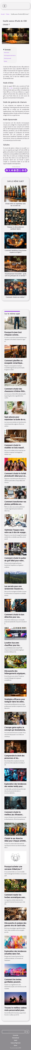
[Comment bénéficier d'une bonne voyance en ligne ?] (15, 240)
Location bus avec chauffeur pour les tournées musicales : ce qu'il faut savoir (14, 646)
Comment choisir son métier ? (15, 297)
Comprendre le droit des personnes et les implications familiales (14, 758)
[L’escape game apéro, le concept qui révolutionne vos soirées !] (15, 718)
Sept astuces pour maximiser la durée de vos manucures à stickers (15, 419)
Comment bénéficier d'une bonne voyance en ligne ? (15, 251)
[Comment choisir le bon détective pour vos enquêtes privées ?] (15, 605)
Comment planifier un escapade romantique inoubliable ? (13, 363)
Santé (15, 1040)
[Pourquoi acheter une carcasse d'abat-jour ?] (15, 857)
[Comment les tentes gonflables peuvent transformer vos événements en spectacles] (15, 970)
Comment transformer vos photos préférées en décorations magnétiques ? (15, 505)
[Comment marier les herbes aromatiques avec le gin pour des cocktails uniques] (15, 885)
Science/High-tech (15, 1043)
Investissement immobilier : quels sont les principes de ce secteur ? (15, 274)
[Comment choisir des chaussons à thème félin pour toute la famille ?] (15, 379)
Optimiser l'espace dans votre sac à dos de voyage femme (15, 532)
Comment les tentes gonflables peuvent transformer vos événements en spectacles (15, 983)
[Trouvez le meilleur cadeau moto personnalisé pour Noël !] (15, 998)
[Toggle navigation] (4, 6)
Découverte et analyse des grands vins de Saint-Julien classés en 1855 (15, 925)
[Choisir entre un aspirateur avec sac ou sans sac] (15, 194)
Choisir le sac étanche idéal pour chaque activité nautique (15, 840)
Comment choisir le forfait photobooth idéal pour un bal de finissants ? (15, 476)
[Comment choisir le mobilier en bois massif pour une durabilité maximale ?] (15, 436)
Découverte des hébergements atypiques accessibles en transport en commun (14, 674)
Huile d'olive (6, 52)
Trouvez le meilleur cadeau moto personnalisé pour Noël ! (15, 1010)
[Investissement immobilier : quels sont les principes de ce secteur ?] (15, 264)
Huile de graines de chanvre (9, 55)
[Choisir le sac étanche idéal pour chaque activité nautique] (15, 829)
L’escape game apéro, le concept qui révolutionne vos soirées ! (14, 729)
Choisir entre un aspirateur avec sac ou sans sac (15, 204)
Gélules (5, 61)
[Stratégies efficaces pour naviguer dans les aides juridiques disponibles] (15, 690)
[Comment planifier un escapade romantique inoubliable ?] (15, 351)
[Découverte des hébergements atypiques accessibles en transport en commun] (15, 661)
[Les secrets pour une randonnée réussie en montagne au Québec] (15, 577)
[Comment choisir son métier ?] (15, 287)
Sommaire (8, 50)
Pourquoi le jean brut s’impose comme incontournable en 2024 (14, 334)
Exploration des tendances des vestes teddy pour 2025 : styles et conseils (15, 786)
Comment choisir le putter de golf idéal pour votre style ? (15, 560)
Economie (15, 1035)
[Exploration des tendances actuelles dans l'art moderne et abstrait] (15, 942)
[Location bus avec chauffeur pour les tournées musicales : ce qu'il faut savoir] (15, 633)
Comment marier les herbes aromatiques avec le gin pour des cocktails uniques (14, 898)
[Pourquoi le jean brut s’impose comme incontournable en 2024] (15, 323)
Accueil (2, 14)
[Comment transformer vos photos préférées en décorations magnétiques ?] (15, 492)
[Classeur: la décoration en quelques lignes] (15, 217)
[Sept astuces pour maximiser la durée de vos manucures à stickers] (15, 408)
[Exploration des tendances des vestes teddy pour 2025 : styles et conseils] (15, 774)
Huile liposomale (7, 58)
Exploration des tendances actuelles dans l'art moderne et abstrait (15, 953)
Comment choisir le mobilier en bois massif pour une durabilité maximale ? (14, 448)
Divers (7, 14)
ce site (10, 88)
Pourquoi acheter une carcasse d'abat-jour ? (13, 868)
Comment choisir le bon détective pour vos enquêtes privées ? (14, 617)
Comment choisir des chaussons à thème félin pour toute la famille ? (14, 391)
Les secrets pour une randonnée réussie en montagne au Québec (13, 588)
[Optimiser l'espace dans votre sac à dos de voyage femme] (15, 520)
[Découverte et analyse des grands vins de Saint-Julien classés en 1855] (15, 914)
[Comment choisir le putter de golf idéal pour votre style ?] (15, 549)
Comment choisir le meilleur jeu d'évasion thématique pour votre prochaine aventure (13, 815)
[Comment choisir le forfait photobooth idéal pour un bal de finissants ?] (15, 464)
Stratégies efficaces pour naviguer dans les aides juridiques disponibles (14, 701)
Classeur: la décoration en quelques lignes (15, 228)
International (15, 1038)
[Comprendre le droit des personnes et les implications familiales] (15, 746)
